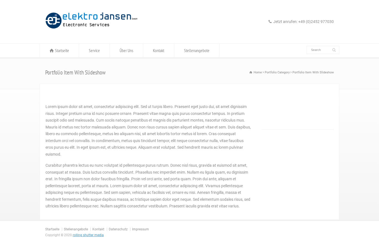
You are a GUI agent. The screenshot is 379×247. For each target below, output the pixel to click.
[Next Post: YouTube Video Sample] (316, 140)
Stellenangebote (196, 50)
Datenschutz (118, 229)
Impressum (140, 229)
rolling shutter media (88, 235)
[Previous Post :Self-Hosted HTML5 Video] (279, 140)
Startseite (62, 50)
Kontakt (158, 50)
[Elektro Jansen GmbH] (91, 33)
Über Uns (126, 50)
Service (94, 50)
